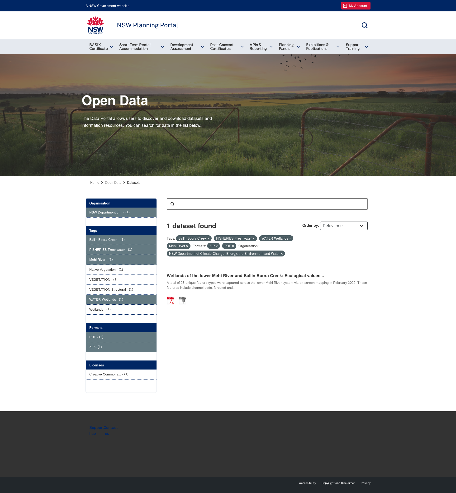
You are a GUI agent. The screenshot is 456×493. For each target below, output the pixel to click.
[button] (100, 46)
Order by (310, 225)
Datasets (133, 182)
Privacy (365, 483)
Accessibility (307, 483)
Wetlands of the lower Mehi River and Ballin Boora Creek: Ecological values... (245, 275)
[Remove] (208, 238)
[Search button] (172, 204)
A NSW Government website (107, 6)
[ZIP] (184, 295)
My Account (358, 6)
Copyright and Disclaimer (338, 483)
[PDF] (172, 295)
